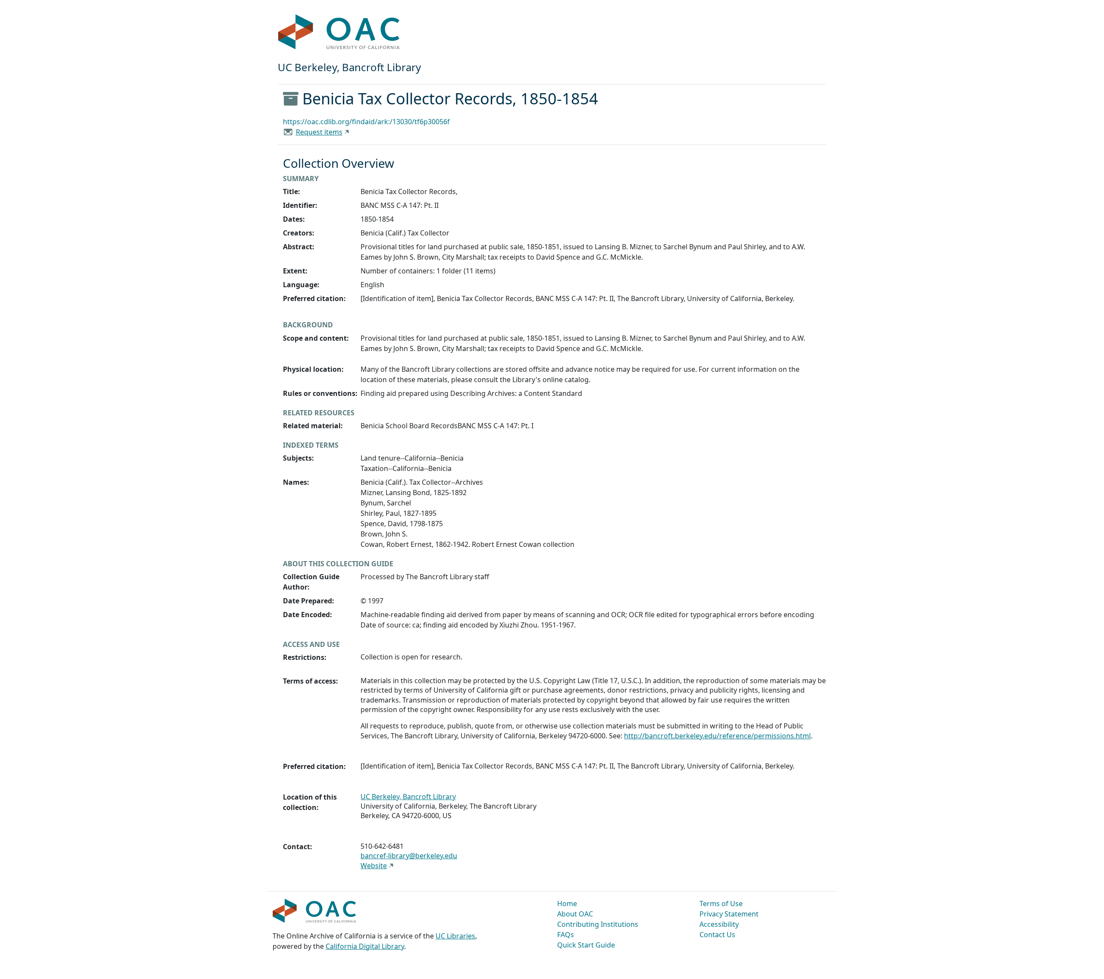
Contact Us (717, 934)
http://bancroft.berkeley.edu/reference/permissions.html (717, 736)
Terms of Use (721, 903)
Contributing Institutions (597, 924)
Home (567, 903)
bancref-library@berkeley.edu (409, 855)
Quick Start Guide (586, 945)
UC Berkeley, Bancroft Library (408, 796)
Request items (319, 132)
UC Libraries (455, 936)
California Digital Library (365, 946)
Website (374, 865)
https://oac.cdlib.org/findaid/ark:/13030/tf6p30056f (366, 121)
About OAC (575, 914)
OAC (339, 32)
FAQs (565, 934)
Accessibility (719, 924)
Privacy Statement (729, 914)
